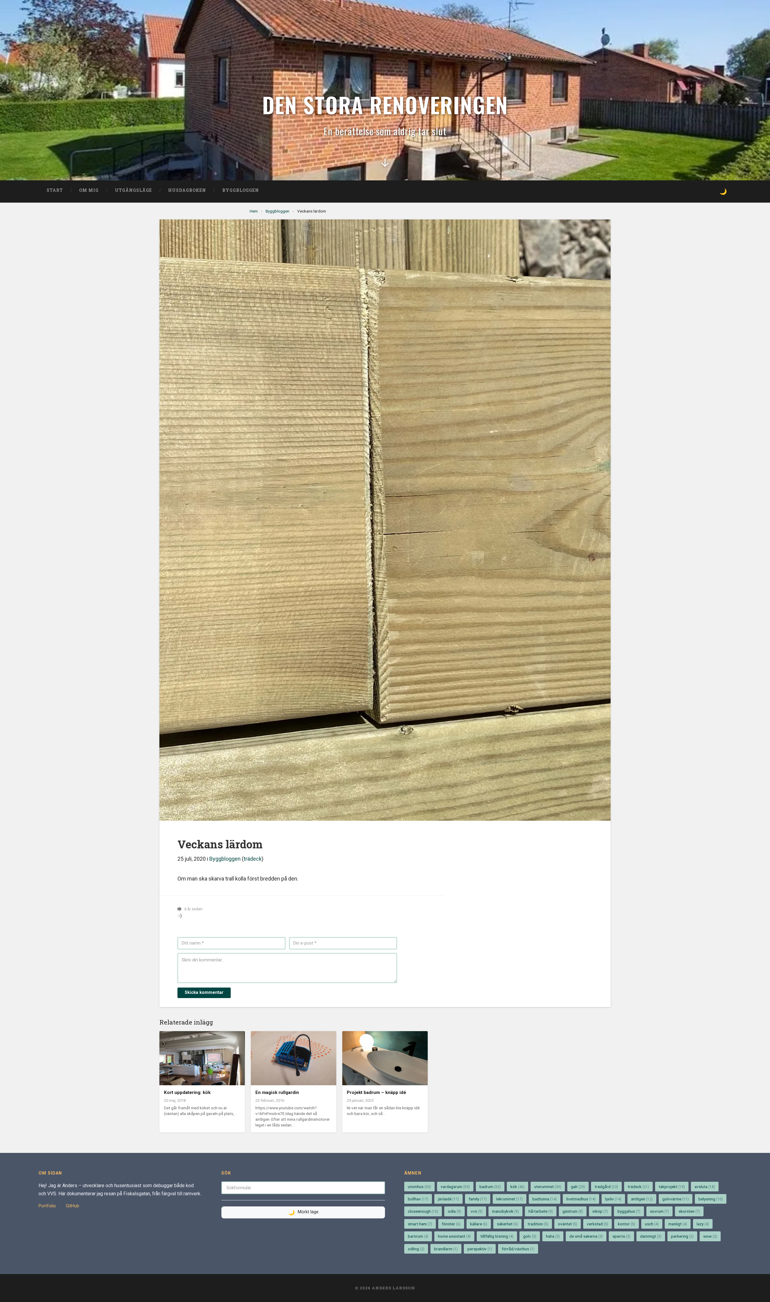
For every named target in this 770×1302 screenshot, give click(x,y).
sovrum (659, 1211)
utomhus (419, 1186)
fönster (451, 1223)
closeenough (423, 1211)
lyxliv (613, 1198)
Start (55, 190)
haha (553, 1236)
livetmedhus (581, 1198)
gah (578, 1186)
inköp (600, 1211)
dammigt (650, 1236)
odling (416, 1248)
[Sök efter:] (303, 1187)
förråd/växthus (518, 1248)
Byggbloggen (240, 190)
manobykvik (505, 1211)
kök (517, 1186)
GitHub (72, 1206)
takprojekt (672, 1186)
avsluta (705, 1186)
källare (478, 1223)
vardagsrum (455, 1186)
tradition (538, 1223)
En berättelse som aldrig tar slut (385, 131)
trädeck (253, 859)
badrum (490, 1186)
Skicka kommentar (204, 992)
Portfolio (47, 1206)
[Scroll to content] (385, 164)
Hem (254, 211)
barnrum (418, 1236)
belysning (710, 1198)
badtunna (544, 1198)
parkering (682, 1236)
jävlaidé (448, 1198)
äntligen (642, 1198)
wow (710, 1236)
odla (454, 1211)
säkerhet (507, 1223)
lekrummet (509, 1198)
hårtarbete (540, 1211)
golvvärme (675, 1198)
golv (529, 1236)
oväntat (567, 1223)
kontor (626, 1223)
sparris (621, 1236)
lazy (703, 1223)
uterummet (547, 1186)
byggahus (629, 1211)
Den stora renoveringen (385, 104)
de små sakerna (586, 1236)
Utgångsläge (133, 190)
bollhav (418, 1198)
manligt (677, 1223)
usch (652, 1223)
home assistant (454, 1236)
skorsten (689, 1211)
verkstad (597, 1223)
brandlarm (446, 1248)
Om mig (89, 190)
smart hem (420, 1223)
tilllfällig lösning (496, 1236)
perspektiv (479, 1248)
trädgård (606, 1186)
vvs (476, 1211)
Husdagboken (187, 190)
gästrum (572, 1211)
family (478, 1198)
